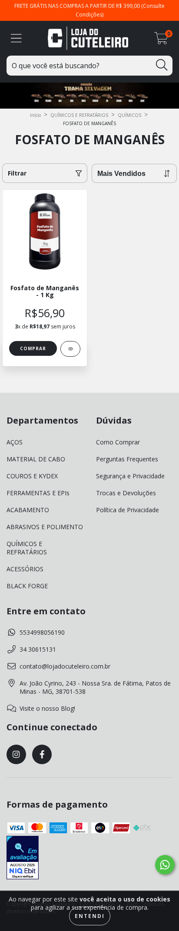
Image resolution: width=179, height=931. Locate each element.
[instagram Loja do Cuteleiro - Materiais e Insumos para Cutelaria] (16, 754)
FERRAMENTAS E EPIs (38, 493)
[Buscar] (162, 65)
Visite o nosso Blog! (47, 708)
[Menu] (16, 38)
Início (35, 115)
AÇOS (15, 442)
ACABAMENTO (28, 510)
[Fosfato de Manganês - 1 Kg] (70, 349)
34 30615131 (38, 649)
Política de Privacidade (127, 510)
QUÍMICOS (129, 115)
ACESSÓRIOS (25, 569)
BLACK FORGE (27, 586)
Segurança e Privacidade (130, 476)
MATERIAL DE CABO (36, 459)
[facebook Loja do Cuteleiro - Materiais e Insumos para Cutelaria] (42, 754)
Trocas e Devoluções (126, 493)
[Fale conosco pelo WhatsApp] (165, 865)
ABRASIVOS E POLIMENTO (45, 527)
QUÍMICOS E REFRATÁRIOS (79, 115)
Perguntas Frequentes (127, 459)
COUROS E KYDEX (32, 476)
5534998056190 (42, 632)
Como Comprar (118, 442)
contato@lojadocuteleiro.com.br (65, 666)
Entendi (90, 916)
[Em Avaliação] (23, 858)
